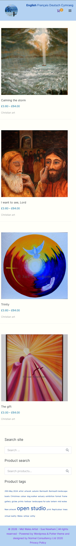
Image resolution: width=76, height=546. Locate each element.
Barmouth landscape (58, 491)
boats (7, 496)
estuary (41, 496)
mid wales (62, 501)
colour (23, 496)
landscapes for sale (41, 501)
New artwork (10, 509)
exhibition (50, 496)
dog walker (32, 496)
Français (42, 5)
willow (26, 516)
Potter (52, 533)
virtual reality (10, 516)
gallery (8, 501)
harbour (27, 501)
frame (64, 496)
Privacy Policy (38, 542)
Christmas (15, 496)
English (31, 5)
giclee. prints (18, 501)
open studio (31, 508)
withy (32, 516)
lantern (54, 501)
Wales (20, 516)
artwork (27, 491)
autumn (35, 491)
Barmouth (44, 491)
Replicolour (57, 509)
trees (65, 509)
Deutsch (54, 5)
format (58, 496)
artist (21, 491)
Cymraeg (67, 5)
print (49, 509)
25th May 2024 (11, 491)
